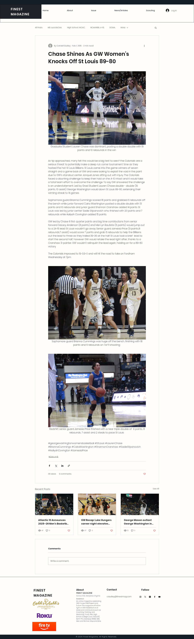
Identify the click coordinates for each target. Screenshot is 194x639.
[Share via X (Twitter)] (56, 465)
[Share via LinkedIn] (62, 465)
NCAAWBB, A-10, (97, 27)
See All (156, 488)
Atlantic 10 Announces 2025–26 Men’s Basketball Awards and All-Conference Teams (54, 521)
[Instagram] (140, 597)
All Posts (38, 27)
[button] (155, 28)
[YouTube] (159, 597)
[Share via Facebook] (49, 465)
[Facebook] (154, 597)
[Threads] (150, 597)
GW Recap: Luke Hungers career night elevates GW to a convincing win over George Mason (96, 521)
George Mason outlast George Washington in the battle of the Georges (139, 521)
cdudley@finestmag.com (119, 596)
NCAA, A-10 (53, 456)
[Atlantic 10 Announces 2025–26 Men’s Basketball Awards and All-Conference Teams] (54, 504)
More (123, 27)
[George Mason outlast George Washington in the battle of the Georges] (140, 504)
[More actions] (144, 45)
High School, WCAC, (76, 27)
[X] (145, 597)
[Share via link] (69, 465)
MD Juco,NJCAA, (55, 27)
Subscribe (78, 2)
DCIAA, (112, 27)
